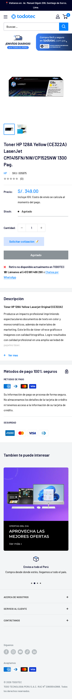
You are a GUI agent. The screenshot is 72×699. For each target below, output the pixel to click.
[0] (65, 16)
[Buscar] (63, 27)
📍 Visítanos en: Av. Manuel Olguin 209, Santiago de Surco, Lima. (36, 5)
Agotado (36, 255)
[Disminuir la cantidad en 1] (22, 228)
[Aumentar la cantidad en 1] (41, 228)
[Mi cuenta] (58, 17)
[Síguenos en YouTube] (20, 651)
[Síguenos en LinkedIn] (34, 651)
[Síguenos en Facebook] (6, 651)
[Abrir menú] (5, 16)
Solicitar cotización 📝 (24, 241)
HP (5, 173)
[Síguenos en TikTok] (27, 651)
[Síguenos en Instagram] (13, 651)
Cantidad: (10, 227)
